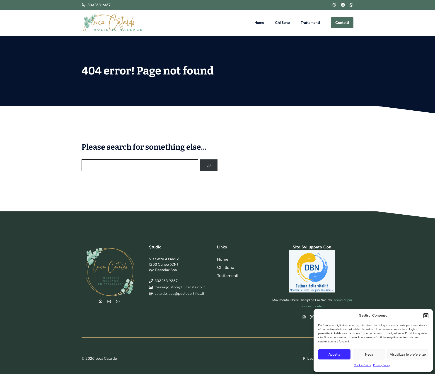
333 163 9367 (99, 5)
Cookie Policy (362, 365)
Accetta (334, 354)
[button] (426, 315)
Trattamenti (310, 22)
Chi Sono (282, 22)
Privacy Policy (381, 365)
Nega (369, 354)
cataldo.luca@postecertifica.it (179, 293)
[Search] (209, 165)
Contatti (342, 22)
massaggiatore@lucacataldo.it (180, 287)
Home (259, 22)
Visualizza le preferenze (408, 354)
